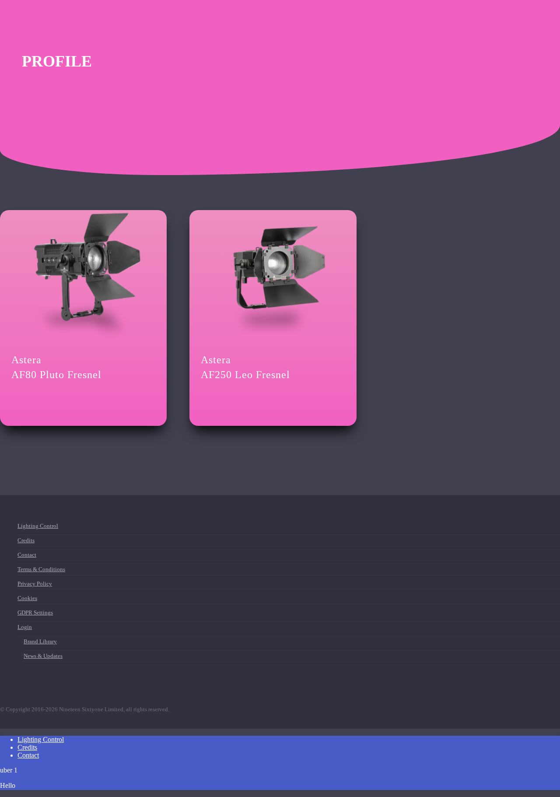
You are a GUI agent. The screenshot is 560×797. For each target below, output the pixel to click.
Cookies (27, 598)
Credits (26, 540)
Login (25, 627)
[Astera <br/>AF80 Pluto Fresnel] (83, 277)
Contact (27, 554)
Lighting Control (38, 527)
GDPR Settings (35, 612)
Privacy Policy (35, 583)
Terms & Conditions (41, 570)
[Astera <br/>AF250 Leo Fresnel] (272, 277)
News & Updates (43, 656)
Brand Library (40, 643)
